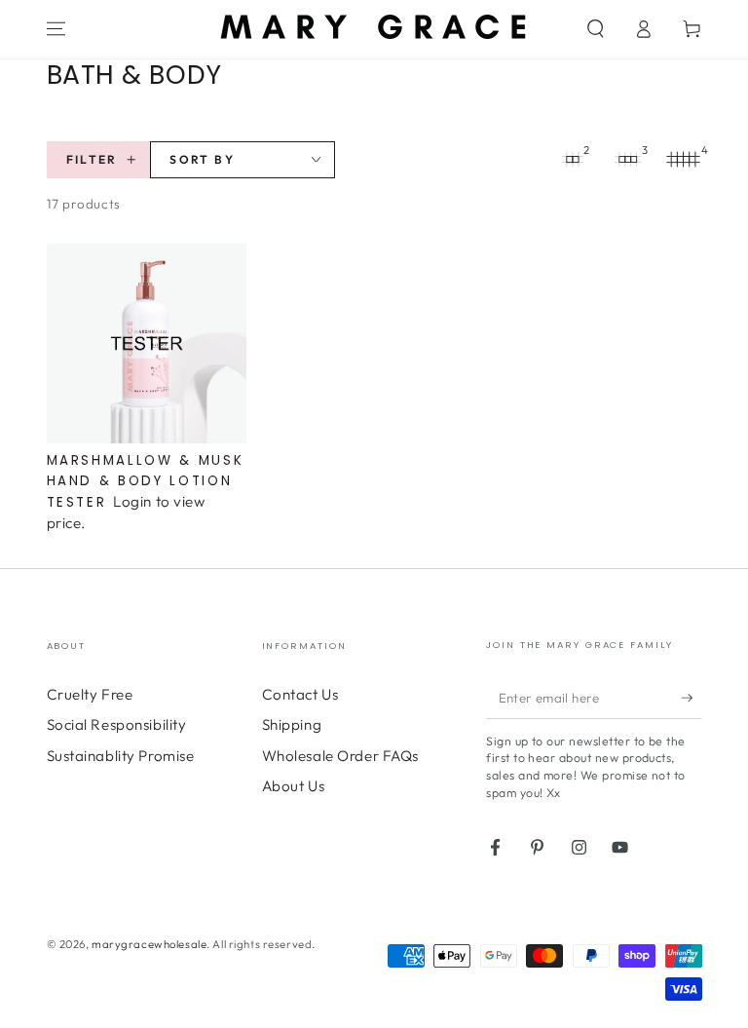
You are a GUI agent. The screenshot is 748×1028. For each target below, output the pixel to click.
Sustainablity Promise (121, 755)
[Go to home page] (374, 29)
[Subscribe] (691, 697)
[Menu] (56, 29)
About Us (293, 786)
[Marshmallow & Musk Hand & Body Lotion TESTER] (146, 343)
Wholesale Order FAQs (340, 755)
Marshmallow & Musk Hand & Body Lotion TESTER (145, 481)
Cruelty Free (90, 694)
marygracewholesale (149, 944)
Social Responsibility (117, 724)
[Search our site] (595, 29)
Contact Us (300, 694)
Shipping (292, 724)
